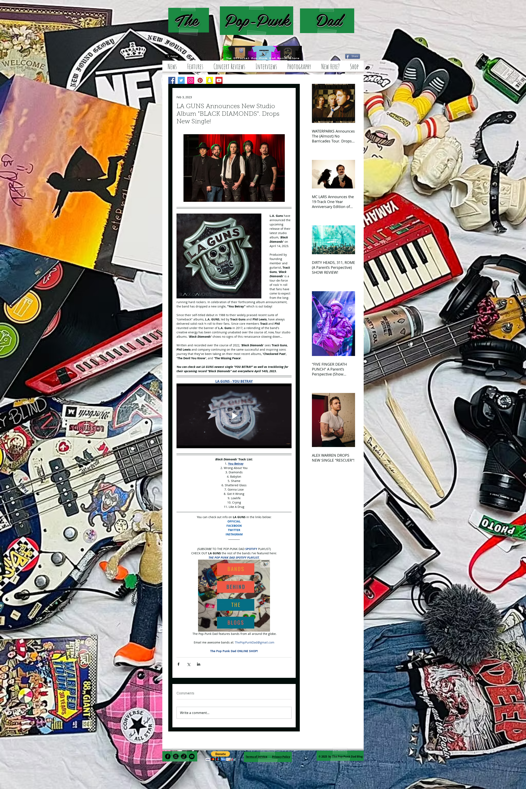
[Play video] (234, 416)
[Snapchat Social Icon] (209, 80)
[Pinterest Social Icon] (200, 80)
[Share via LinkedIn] (199, 664)
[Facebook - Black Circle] (168, 756)
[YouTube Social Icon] (219, 80)
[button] (220, 756)
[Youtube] (192, 756)
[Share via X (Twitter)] (188, 664)
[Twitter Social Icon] (181, 80)
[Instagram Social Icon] (190, 80)
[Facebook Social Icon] (171, 80)
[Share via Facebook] (178, 664)
